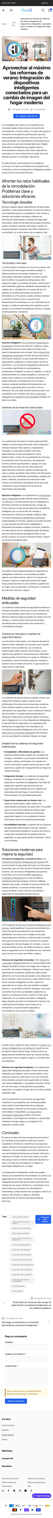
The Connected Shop (22, 1514)
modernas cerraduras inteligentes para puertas (23, 862)
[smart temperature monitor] (26, 259)
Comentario (11, 1366)
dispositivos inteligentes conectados (28, 517)
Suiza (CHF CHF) (8, 3)
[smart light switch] (26, 434)
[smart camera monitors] (26, 1037)
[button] (3, 10)
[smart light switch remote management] (26, 566)
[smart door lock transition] (26, 693)
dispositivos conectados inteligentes (18, 733)
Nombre (9, 1342)
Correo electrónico (15, 1354)
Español (45, 3)
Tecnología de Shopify (35, 1514)
